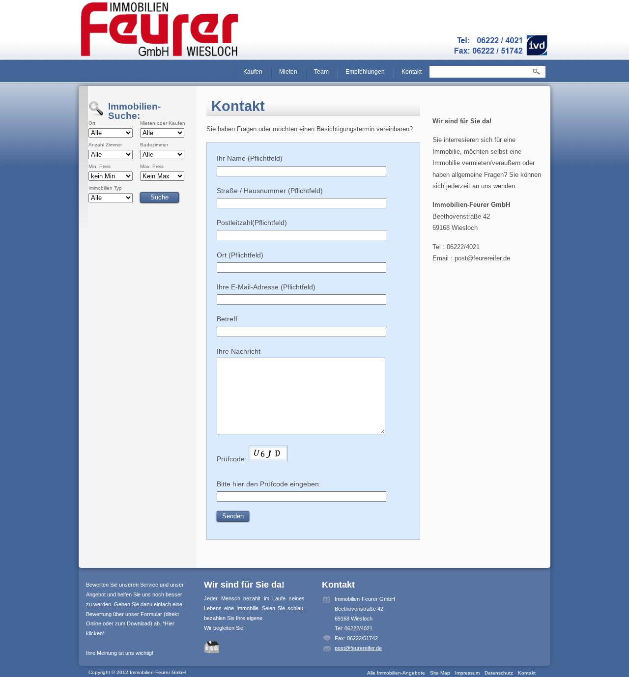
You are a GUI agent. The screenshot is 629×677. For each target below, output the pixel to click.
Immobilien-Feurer (160, 29)
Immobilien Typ (105, 188)
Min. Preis (99, 166)
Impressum (467, 673)
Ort (91, 123)
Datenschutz (499, 673)
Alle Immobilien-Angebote (396, 673)
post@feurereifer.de (358, 648)
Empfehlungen (365, 71)
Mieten (288, 71)
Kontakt (411, 71)
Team (321, 71)
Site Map (440, 673)
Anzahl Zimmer (105, 144)
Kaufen (252, 71)
